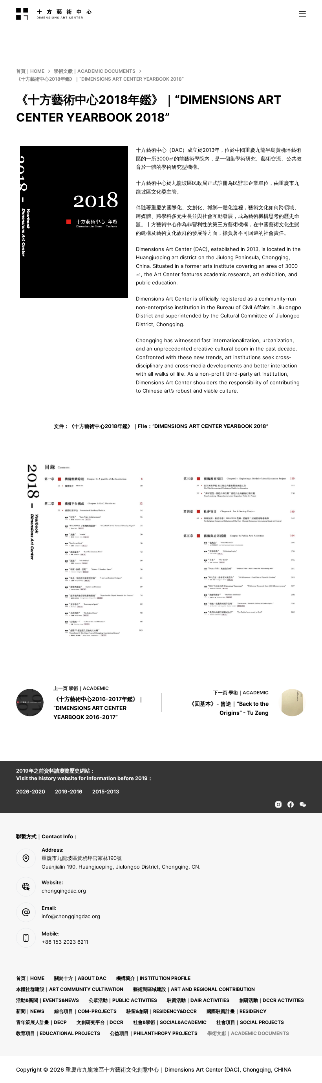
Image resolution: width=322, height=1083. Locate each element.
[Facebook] (290, 804)
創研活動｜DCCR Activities (271, 1000)
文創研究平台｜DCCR (100, 1022)
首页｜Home (30, 978)
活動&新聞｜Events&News (47, 1000)
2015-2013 (105, 791)
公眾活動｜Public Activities (123, 1000)
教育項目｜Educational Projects (58, 1033)
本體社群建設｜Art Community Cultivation (69, 989)
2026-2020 (30, 791)
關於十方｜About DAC (80, 978)
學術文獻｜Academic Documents (248, 1033)
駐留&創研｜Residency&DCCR (161, 1011)
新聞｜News (30, 1011)
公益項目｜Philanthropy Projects (154, 1033)
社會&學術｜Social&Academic (170, 1022)
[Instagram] (278, 804)
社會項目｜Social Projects (250, 1022)
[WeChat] (303, 804)
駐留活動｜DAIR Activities (198, 1000)
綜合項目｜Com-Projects (85, 1011)
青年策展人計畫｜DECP (41, 1022)
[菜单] (302, 13)
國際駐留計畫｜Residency (237, 1011)
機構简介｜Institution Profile (153, 978)
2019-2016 (68, 791)
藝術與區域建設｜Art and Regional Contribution (194, 989)
